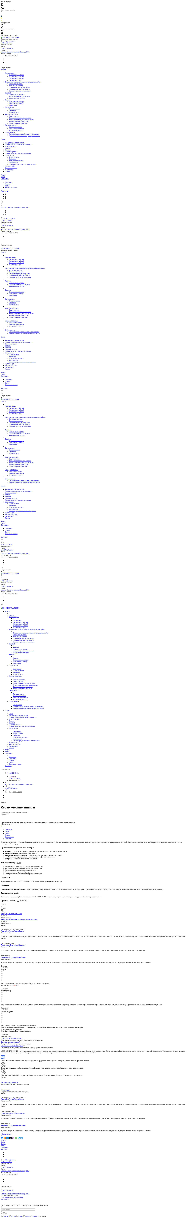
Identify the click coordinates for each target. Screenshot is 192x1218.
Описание (8, 830)
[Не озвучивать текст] (2, 33)
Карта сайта (5, 1199)
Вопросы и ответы (11, 187)
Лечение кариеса (10, 146)
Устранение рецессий (16, 130)
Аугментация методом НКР (18, 123)
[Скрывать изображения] (2, 27)
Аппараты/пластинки (16, 161)
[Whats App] (5, 198)
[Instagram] (5, 194)
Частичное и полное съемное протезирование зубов (23, 82)
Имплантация (10, 73)
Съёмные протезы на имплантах (20, 91)
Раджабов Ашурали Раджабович (13, 957)
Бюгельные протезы (15, 84)
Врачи (3, 177)
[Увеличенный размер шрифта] (2, 8)
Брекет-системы (14, 109)
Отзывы (7, 184)
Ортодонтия (9, 107)
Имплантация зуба (15, 80)
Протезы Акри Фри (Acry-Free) (19, 87)
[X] (10, 1138)
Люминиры (13, 105)
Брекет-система (14, 157)
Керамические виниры (16, 102)
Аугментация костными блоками (20, 118)
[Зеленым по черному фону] (1, 21)
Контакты (4, 191)
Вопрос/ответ (9, 837)
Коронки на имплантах (17, 98)
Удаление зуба (9, 166)
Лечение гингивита (15, 127)
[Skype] (19, 1138)
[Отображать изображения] (2, 25)
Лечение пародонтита (16, 128)
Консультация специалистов (14, 143)
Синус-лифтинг (14, 116)
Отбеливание (9, 132)
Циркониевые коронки (16, 94)
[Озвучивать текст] (2, 31)
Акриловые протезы (16, 85)
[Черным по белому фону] (1, 12)
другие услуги (14, 112)
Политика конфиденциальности (12, 1197)
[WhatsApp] (16, 1138)
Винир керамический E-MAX (11, 914)
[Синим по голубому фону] (1, 16)
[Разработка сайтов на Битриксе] (96, 1202)
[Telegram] (5, 196)
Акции (3, 175)
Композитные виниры (16, 103)
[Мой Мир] (7, 1138)
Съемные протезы (11, 152)
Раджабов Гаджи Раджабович (12, 931)
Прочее (7, 171)
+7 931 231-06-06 (9, 41)
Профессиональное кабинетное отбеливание (24, 134)
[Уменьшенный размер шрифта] (2, 3)
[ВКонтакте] (2, 1138)
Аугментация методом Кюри (18, 121)
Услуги (3, 70)
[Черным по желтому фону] (1, 19)
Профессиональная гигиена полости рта (18, 144)
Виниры (8, 100)
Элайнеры (12, 111)
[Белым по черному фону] (1, 14)
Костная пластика (11, 114)
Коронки (8, 93)
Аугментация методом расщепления (21, 120)
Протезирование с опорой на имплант (18, 153)
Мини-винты (13, 162)
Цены (3, 139)
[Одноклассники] (5, 1138)
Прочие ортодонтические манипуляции (22, 164)
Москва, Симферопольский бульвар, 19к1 (15, 52)
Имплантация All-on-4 (16, 75)
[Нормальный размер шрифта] (2, 5)
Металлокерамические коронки (19, 96)
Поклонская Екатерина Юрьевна (13, 945)
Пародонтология (11, 125)
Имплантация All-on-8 (16, 78)
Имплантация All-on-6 (16, 76)
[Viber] (13, 1138)
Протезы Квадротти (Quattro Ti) (19, 89)
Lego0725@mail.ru (7, 48)
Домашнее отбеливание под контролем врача (24, 136)
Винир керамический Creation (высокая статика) (19, 920)
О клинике (4, 179)
